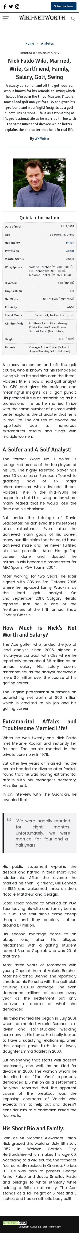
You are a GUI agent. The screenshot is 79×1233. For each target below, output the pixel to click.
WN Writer (42, 139)
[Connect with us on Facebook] (5, 6)
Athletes (47, 43)
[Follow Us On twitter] (11, 6)
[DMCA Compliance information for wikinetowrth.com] (39, 1223)
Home (29, 43)
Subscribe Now (63, 6)
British (70, 242)
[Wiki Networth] (41, 17)
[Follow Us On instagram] (17, 6)
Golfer (70, 251)
